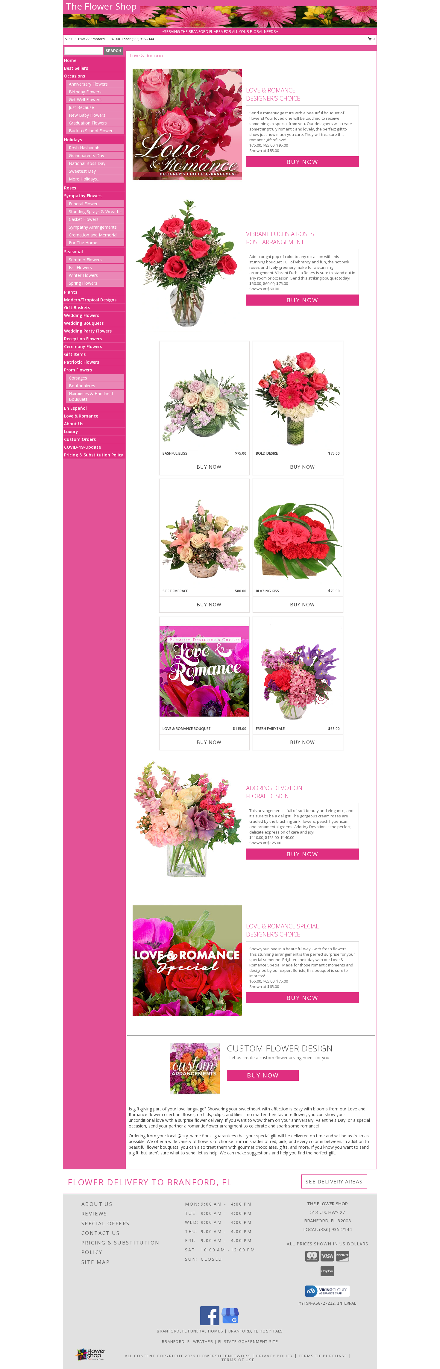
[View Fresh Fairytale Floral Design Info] (298, 671)
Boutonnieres (82, 385)
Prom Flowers (78, 370)
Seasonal (73, 251)
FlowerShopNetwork (224, 1356)
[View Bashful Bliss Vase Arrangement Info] (204, 396)
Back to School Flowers (92, 130)
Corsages (78, 378)
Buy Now (302, 162)
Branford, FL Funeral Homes (190, 1331)
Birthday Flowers (85, 92)
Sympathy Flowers (83, 195)
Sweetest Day (82, 171)
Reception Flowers (83, 339)
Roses (70, 188)
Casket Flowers (83, 219)
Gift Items (75, 354)
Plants (70, 292)
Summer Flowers (85, 259)
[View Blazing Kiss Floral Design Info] (298, 533)
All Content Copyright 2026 (160, 1356)
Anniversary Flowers (88, 84)
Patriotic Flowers (81, 362)
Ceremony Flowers (83, 346)
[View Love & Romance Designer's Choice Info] (188, 125)
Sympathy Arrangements (93, 227)
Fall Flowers (80, 267)
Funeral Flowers (84, 204)
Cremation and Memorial (93, 235)
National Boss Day (87, 163)
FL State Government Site (248, 1341)
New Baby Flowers (87, 115)
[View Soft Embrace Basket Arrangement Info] (204, 533)
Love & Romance (81, 416)
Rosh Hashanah (84, 148)
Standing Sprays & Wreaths (95, 211)
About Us (73, 424)
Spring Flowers (83, 283)
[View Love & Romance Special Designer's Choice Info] (188, 960)
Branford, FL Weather (187, 1341)
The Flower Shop (101, 6)
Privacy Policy (274, 1356)
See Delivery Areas (334, 1181)
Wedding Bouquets (84, 323)
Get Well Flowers (85, 99)
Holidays (73, 139)
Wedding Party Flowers (88, 331)
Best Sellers (76, 68)
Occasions (74, 76)
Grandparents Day (86, 155)
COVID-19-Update (82, 447)
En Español (75, 408)
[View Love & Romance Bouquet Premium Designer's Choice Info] (204, 671)
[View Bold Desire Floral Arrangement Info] (298, 396)
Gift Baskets (77, 307)
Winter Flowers (83, 275)
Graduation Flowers (88, 123)
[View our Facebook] (209, 1323)
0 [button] (373, 39)
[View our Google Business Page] (230, 1323)
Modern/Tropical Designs (90, 300)
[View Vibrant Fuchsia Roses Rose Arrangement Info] (188, 265)
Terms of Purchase (323, 1356)
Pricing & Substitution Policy (93, 455)
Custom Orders (80, 439)
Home (70, 60)
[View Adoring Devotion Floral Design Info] (188, 819)
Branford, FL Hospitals (255, 1331)
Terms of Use (238, 1359)
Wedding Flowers (81, 315)
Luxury (71, 431)
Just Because (81, 107)
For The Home (83, 242)
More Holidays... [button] (84, 179)
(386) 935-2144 (143, 39)
